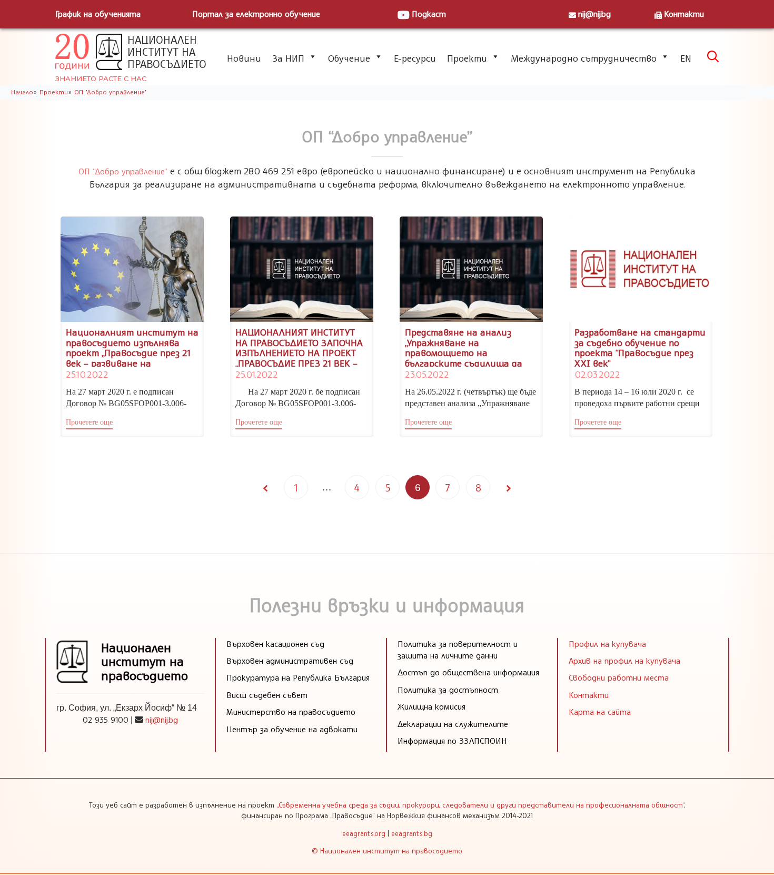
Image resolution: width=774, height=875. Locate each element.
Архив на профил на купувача (624, 660)
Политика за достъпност (448, 689)
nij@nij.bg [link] (161, 719)
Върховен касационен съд (275, 643)
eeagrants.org (363, 833)
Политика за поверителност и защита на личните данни (458, 649)
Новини (244, 58)
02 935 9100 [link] (105, 719)
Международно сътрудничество (584, 58)
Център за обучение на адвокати (292, 729)
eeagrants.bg (411, 833)
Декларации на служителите (453, 724)
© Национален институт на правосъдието (387, 850)
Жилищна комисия (431, 706)
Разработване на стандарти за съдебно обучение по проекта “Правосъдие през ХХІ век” (640, 347)
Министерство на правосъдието (290, 711)
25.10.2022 (87, 374)
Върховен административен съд (289, 660)
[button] (89, 423)
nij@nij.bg (594, 13)
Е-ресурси (415, 58)
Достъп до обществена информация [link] (468, 672)
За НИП (288, 58)
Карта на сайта (600, 711)
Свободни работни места (619, 677)
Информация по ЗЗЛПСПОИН (452, 740)
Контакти (684, 13)
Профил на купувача (607, 643)
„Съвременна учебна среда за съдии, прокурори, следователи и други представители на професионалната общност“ (480, 804)
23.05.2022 (427, 374)
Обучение (349, 58)
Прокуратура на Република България (298, 677)
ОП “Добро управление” (122, 171)
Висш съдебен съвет (266, 695)
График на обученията (98, 13)
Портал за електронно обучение (256, 13)
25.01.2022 (256, 374)
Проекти (467, 58)
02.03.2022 (597, 374)
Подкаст (429, 13)
